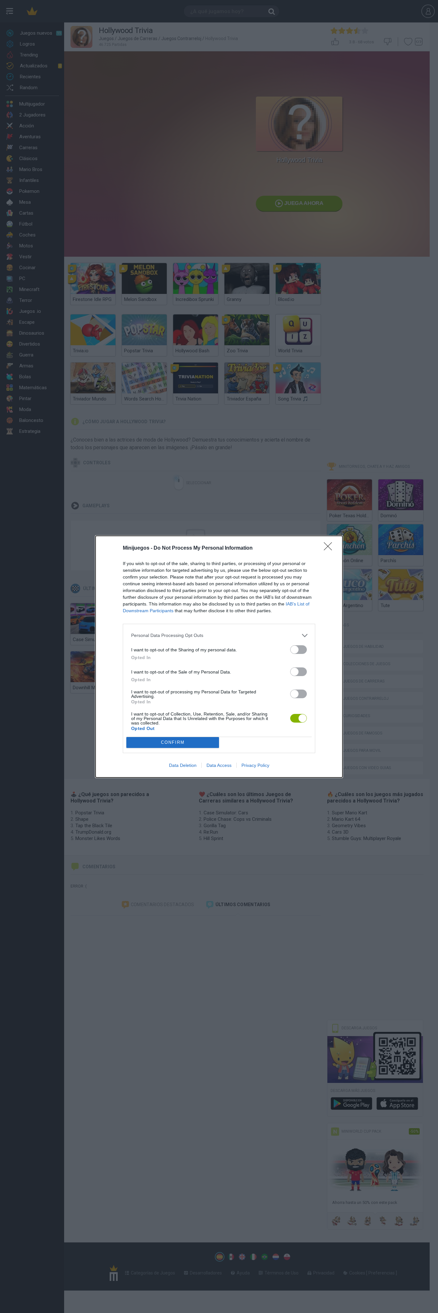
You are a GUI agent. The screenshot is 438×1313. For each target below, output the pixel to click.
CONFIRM (173, 742)
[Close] (330, 548)
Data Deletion (183, 765)
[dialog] (219, 656)
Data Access (219, 765)
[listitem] (219, 635)
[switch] (298, 649)
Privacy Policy (255, 765)
